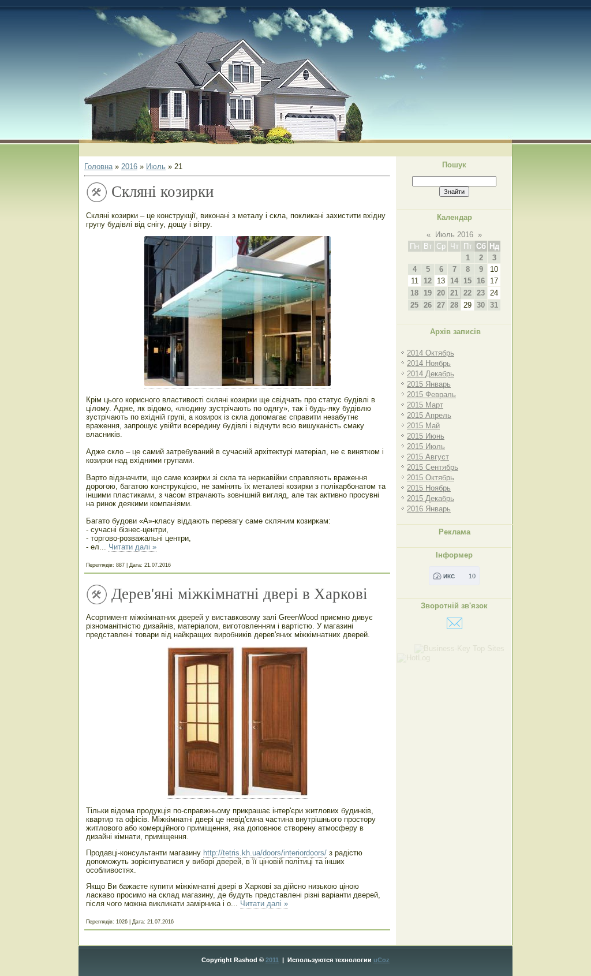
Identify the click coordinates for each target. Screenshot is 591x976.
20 (441, 293)
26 (428, 305)
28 (454, 305)
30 (481, 305)
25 (414, 305)
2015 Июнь (425, 436)
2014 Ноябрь (429, 363)
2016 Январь (429, 508)
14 (454, 280)
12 (428, 280)
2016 (129, 166)
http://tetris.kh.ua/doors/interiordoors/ (265, 852)
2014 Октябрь (430, 353)
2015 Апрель (429, 415)
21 (454, 293)
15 (467, 280)
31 (494, 305)
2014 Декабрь (430, 373)
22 (467, 293)
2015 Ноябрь (429, 488)
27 (441, 305)
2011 (272, 959)
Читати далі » (132, 547)
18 (414, 293)
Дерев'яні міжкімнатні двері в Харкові (239, 594)
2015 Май (423, 425)
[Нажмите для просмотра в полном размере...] (237, 383)
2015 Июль (426, 446)
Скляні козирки (162, 191)
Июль (156, 166)
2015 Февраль (431, 394)
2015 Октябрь (430, 477)
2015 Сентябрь (432, 467)
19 (428, 293)
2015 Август (428, 457)
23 (481, 293)
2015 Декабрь (430, 498)
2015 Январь (429, 384)
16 (481, 280)
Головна (98, 166)
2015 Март (425, 405)
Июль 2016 (454, 234)
